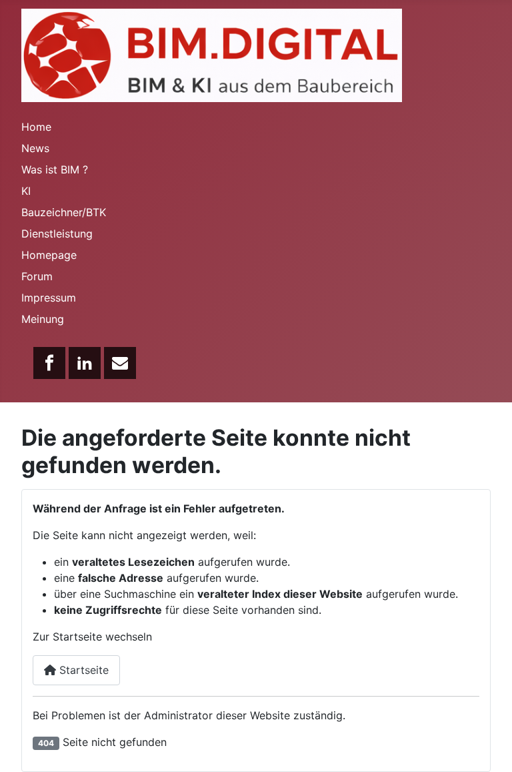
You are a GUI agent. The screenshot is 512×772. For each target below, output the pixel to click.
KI (26, 191)
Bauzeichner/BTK (63, 212)
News (35, 148)
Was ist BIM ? (54, 169)
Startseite (82, 670)
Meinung (42, 319)
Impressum (48, 297)
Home (36, 126)
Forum (37, 276)
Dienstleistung (57, 233)
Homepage (49, 255)
